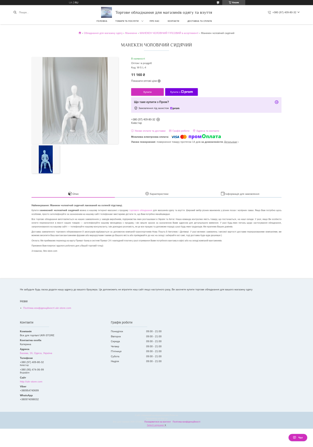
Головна (102, 21)
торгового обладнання (140, 210)
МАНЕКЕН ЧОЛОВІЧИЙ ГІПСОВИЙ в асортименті (169, 33)
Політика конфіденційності (186, 422)
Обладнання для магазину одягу (103, 33)
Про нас (155, 21)
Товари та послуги (127, 21)
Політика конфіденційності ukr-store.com (47, 307)
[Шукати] (15, 12)
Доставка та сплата (199, 21)
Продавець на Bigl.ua (157, 418)
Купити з (175, 91)
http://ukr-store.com (31, 381)
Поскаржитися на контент (157, 422)
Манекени (131, 33)
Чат (300, 437)
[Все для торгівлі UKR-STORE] (106, 12)
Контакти (173, 21)
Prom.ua (174, 415)
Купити (147, 91)
